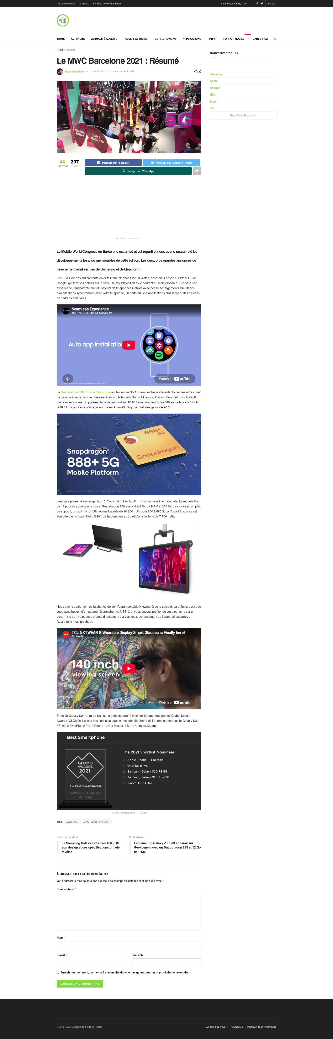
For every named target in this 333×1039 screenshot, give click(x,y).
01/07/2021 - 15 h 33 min (105, 71)
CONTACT (85, 3)
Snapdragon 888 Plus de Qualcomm (86, 392)
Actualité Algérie (104, 38)
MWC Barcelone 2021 (96, 821)
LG (212, 108)
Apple (214, 81)
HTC (212, 94)
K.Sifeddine (77, 71)
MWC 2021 (72, 821)
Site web (137, 955)
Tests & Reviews (165, 38)
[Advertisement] (99, 213)
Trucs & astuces (135, 38)
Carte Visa (260, 38)
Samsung (216, 74)
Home (61, 38)
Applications (192, 38)
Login (273, 3)
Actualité (78, 38)
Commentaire (67, 889)
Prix (212, 38)
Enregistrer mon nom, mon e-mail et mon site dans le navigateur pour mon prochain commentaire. (125, 972)
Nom (61, 937)
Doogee (215, 88)
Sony (213, 101)
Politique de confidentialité (107, 3)
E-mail (62, 955)
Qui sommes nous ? (67, 3)
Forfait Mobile (236, 37)
